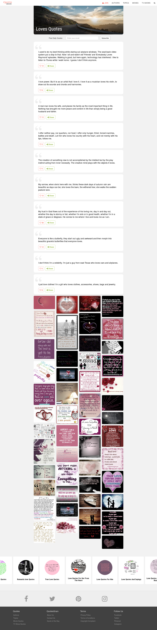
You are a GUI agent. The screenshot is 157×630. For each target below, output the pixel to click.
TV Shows (146, 3)
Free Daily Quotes (55, 38)
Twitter (116, 618)
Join (106, 3)
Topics (126, 3)
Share (51, 66)
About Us (50, 615)
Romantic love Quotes (25, 579)
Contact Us (51, 618)
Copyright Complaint (88, 621)
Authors (116, 3)
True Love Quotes (52, 579)
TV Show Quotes (19, 624)
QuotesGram (7, 3)
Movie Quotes (18, 621)
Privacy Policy (86, 615)
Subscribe (105, 38)
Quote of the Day (53, 621)
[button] (154, 3)
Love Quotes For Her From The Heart (78, 579)
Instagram (118, 624)
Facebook (117, 615)
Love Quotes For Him (105, 579)
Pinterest (117, 621)
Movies (135, 3)
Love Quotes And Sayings (131, 579)
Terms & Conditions (88, 618)
